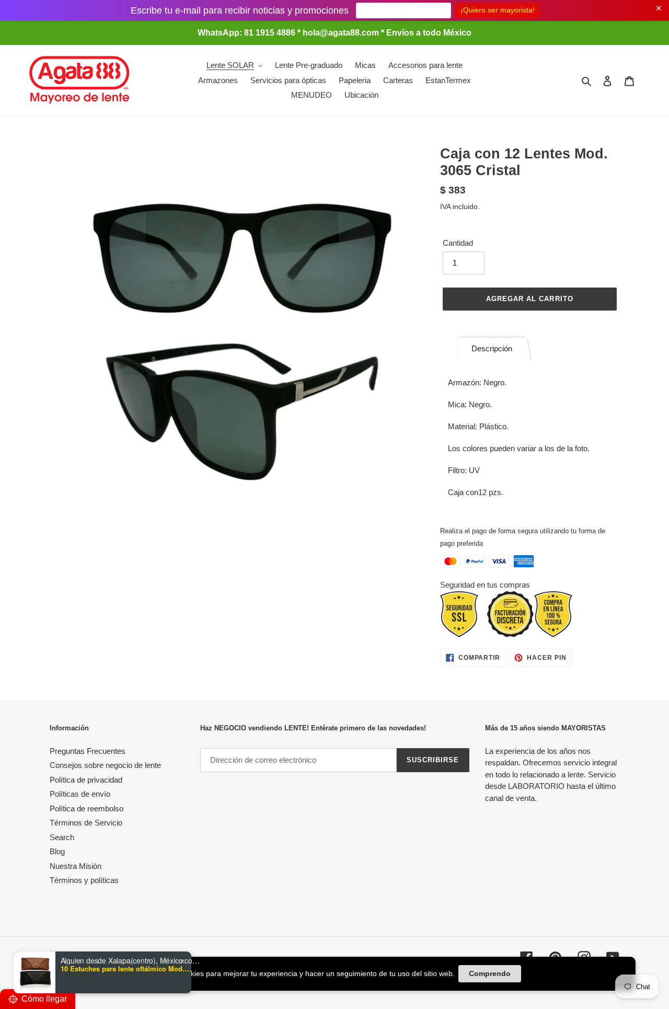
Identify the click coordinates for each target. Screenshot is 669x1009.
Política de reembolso (86, 808)
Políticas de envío (80, 793)
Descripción (491, 348)
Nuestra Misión (75, 866)
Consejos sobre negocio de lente (105, 765)
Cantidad (458, 242)
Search (62, 837)
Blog (57, 851)
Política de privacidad (86, 779)
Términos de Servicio (86, 822)
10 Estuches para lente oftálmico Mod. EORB (126, 969)
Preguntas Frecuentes (87, 751)
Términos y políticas (84, 880)
